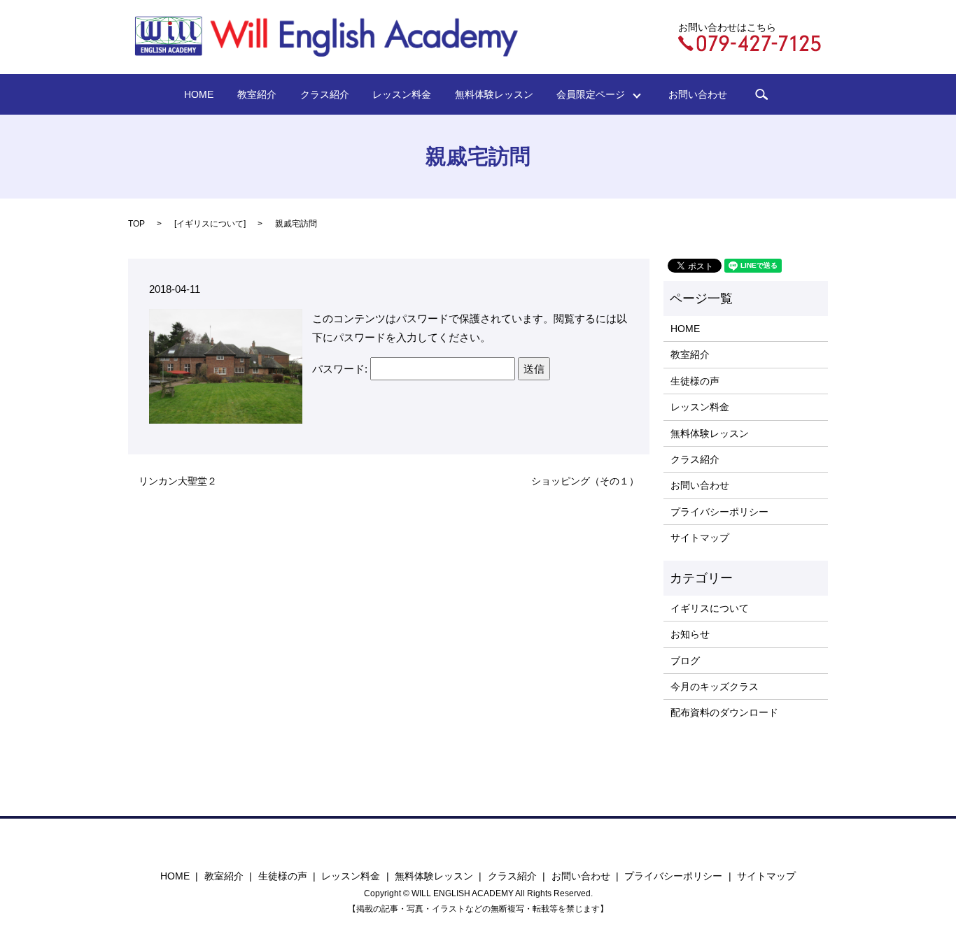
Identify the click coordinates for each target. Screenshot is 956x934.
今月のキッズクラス (714, 686)
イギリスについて (210, 224)
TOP (136, 224)
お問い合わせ (697, 94)
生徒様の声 (694, 381)
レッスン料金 (401, 94)
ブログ (685, 660)
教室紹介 (256, 94)
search (761, 94)
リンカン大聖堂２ (178, 481)
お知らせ (690, 634)
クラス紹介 (324, 94)
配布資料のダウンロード (724, 712)
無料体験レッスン (494, 94)
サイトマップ (699, 537)
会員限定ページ (595, 94)
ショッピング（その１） (585, 481)
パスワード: (341, 369)
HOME (198, 94)
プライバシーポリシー (719, 511)
